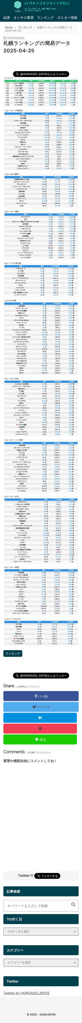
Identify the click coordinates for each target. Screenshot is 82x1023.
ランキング (45, 17)
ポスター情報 (67, 17)
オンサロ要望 (23, 17)
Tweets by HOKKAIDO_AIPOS (26, 993)
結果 (6, 17)
